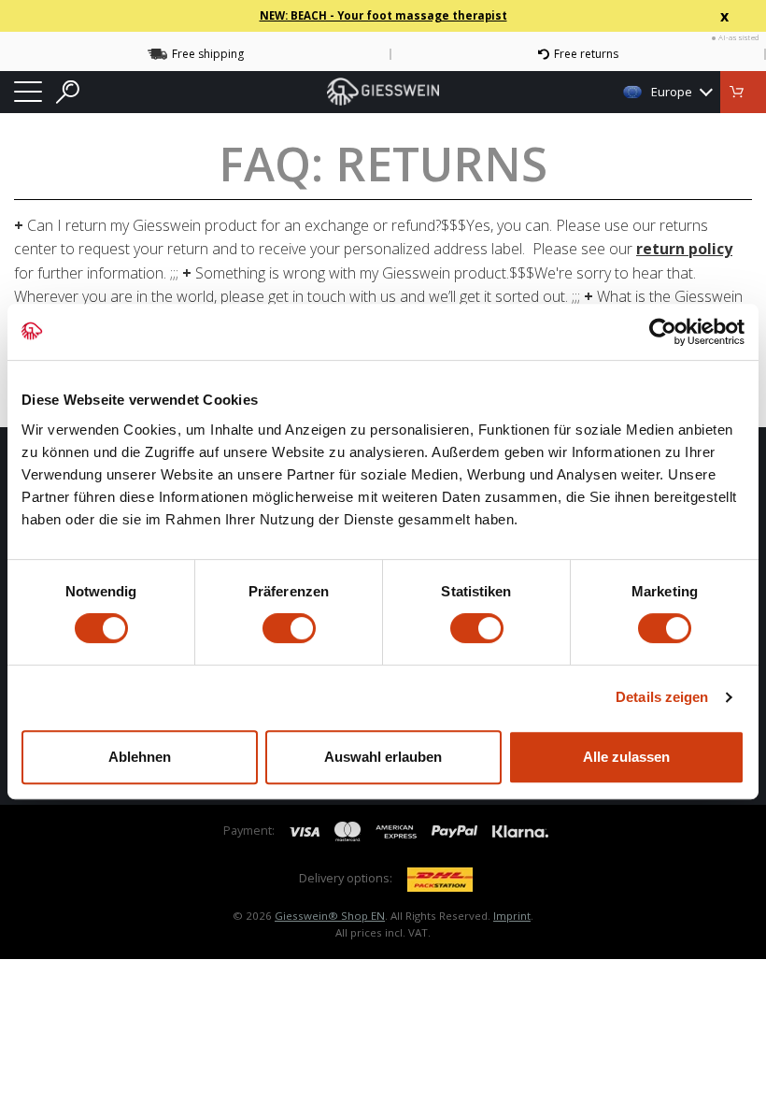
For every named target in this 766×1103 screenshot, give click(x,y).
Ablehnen (139, 757)
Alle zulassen (626, 757)
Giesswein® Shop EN (330, 916)
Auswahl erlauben (383, 757)
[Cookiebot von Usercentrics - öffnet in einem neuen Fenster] (663, 332)
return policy (684, 248)
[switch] (289, 628)
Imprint (512, 916)
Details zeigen (662, 697)
